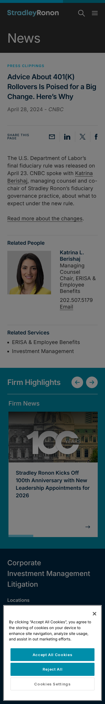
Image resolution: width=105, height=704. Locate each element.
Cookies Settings (52, 684)
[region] (52, 653)
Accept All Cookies (53, 654)
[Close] (94, 613)
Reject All (53, 669)
